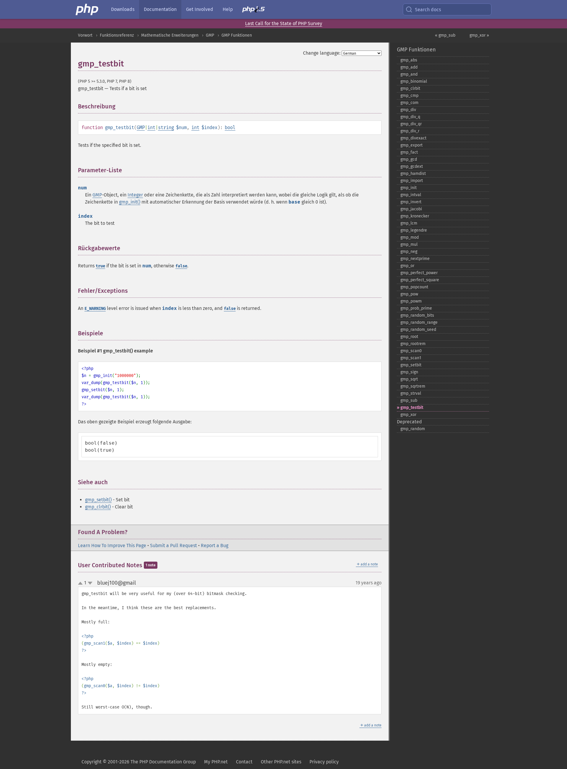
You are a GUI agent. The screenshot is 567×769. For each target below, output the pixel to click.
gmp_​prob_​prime (416, 308)
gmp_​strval (410, 393)
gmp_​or (407, 265)
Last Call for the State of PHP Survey (283, 23)
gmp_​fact (409, 152)
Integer (135, 195)
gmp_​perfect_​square (419, 279)
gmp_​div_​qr (411, 123)
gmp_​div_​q (410, 116)
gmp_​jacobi (411, 209)
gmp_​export (411, 145)
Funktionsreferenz (117, 35)
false (181, 266)
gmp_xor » (479, 35)
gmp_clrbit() (98, 507)
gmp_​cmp (409, 95)
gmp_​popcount (414, 287)
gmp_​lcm (408, 223)
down (90, 583)
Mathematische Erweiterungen (169, 35)
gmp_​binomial (413, 81)
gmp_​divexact (413, 138)
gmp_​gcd (408, 159)
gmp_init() (129, 202)
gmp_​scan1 (410, 357)
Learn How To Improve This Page (112, 545)
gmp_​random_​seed (418, 329)
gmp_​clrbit (410, 88)
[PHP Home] (87, 9)
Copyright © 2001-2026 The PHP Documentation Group (139, 762)
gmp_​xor (408, 414)
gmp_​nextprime (415, 258)
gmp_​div (408, 109)
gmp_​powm (411, 301)
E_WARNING (95, 308)
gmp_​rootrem (413, 343)
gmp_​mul (409, 244)
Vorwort (85, 35)
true (100, 266)
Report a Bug (214, 545)
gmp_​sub (408, 400)
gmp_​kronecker (414, 216)
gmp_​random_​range (419, 322)
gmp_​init (408, 187)
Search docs (428, 9)
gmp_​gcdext (411, 166)
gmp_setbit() (98, 500)
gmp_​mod (409, 237)
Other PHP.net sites (281, 762)
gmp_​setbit (410, 365)
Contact (244, 762)
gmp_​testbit (411, 407)
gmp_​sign (409, 372)
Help (228, 9)
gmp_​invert (410, 201)
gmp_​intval (410, 194)
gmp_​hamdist (413, 173)
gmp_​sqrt (409, 379)
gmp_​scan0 (411, 350)
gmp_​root (409, 336)
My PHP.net (216, 762)
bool (230, 127)
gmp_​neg (408, 251)
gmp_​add (409, 67)
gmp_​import (411, 180)
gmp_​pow (409, 294)
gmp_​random (412, 428)
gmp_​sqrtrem (412, 386)
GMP (210, 35)
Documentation (160, 9)
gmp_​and (409, 74)
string (166, 127)
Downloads (122, 9)
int (151, 127)
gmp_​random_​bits (417, 315)
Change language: (321, 53)
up (81, 583)
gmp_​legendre (413, 230)
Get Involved (199, 9)
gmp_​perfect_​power (419, 272)
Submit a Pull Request (173, 545)
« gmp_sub (445, 35)
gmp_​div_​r (409, 131)
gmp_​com (409, 102)
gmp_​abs (408, 60)
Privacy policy (324, 762)
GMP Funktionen (236, 35)
